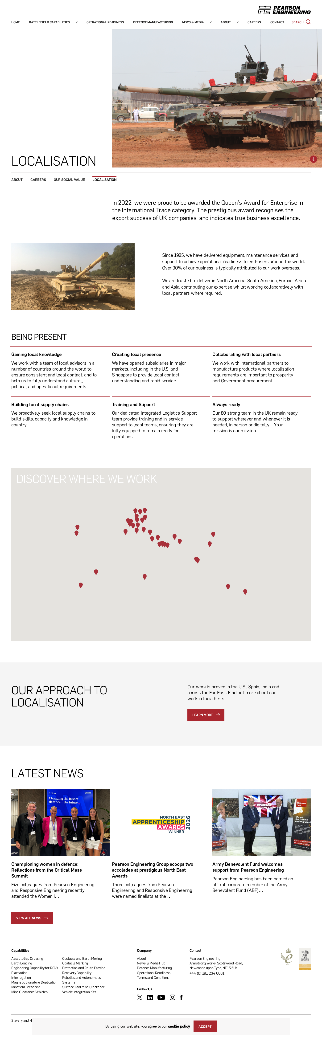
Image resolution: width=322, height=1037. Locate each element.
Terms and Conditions (153, 977)
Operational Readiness (105, 22)
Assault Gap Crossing (27, 958)
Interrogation (21, 977)
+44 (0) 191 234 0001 (207, 973)
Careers (254, 22)
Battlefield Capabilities (49, 22)
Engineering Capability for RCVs (34, 968)
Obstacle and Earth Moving (82, 958)
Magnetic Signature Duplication (34, 982)
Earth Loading (21, 963)
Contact (277, 22)
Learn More (202, 715)
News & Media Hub (151, 963)
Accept (205, 1026)
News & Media (193, 22)
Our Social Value (69, 179)
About (226, 22)
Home (15, 22)
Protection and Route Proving (83, 968)
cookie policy (179, 1026)
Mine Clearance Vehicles (29, 992)
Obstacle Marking (75, 963)
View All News (28, 918)
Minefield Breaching (26, 987)
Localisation (104, 179)
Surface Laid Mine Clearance (83, 987)
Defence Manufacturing (153, 22)
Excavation (19, 973)
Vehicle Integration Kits (79, 992)
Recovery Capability (76, 973)
